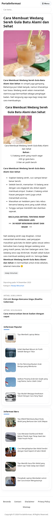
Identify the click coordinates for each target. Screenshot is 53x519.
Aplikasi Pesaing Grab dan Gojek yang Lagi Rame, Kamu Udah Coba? (33, 380)
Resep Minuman (17, 286)
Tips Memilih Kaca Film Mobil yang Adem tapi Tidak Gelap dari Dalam (31, 464)
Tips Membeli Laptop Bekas (29, 334)
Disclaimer (29, 501)
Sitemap (26, 507)
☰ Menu (45, 3)
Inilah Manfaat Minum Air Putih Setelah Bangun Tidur (30, 350)
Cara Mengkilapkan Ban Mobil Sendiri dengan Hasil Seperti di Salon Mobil (32, 449)
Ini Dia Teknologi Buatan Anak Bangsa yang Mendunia (30, 365)
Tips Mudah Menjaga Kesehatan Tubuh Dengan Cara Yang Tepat (30, 394)
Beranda (7, 501)
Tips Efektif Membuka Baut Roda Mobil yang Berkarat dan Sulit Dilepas (32, 420)
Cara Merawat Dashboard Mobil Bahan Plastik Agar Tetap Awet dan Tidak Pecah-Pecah (32, 436)
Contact (17, 501)
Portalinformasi (11, 3)
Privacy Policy (44, 501)
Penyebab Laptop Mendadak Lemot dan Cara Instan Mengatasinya (32, 479)
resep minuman (11, 273)
